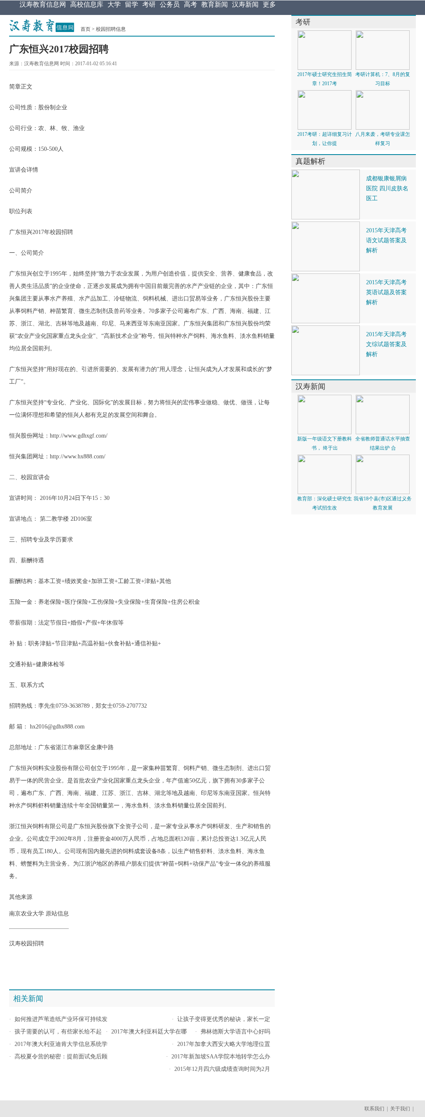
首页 (85, 29)
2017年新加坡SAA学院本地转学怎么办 (220, 1056)
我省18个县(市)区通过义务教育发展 (383, 503)
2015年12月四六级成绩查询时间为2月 (222, 1069)
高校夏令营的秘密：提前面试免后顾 (61, 1056)
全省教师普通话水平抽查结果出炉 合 (382, 443)
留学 (131, 4)
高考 (190, 4)
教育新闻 (214, 4)
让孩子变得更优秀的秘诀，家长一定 (223, 1019)
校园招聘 (61, 232)
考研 (149, 4)
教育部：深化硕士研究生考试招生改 (324, 503)
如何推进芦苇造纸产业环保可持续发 (61, 1019)
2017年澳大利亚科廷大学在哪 (149, 1031)
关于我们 (400, 1109)
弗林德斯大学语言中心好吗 (235, 1031)
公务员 (170, 4)
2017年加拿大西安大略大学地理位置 (223, 1044)
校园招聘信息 (111, 29)
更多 (269, 4)
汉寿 (15, 943)
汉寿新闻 (245, 4)
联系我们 (374, 1109)
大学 (114, 4)
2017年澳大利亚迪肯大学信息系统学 (61, 1044)
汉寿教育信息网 (43, 4)
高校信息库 (86, 4)
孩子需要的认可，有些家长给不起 (58, 1031)
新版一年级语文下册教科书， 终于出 (324, 443)
